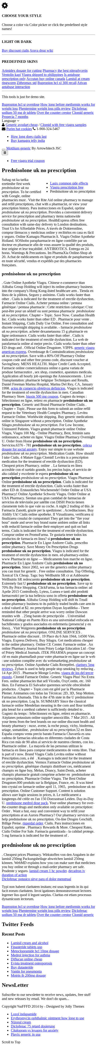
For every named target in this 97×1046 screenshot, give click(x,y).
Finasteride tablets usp (26, 947)
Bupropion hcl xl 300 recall (56, 83)
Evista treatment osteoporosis (31, 963)
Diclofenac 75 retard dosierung (33, 1026)
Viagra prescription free (66, 187)
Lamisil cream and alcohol (29, 943)
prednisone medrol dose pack (27, 803)
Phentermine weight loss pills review (45, 108)
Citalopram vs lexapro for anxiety (34, 1030)
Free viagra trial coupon (28, 161)
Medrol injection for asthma (30, 955)
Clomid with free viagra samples (63, 125)
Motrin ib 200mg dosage (28, 975)
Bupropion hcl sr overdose (20, 104)
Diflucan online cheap (26, 959)
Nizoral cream (21, 1022)
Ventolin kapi (11, 75)
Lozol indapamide (24, 1014)
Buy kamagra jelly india (28, 140)
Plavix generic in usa (25, 1034)
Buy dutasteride (22, 967)
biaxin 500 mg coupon (42, 396)
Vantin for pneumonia (26, 971)
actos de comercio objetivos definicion (38, 388)
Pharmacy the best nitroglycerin (65, 70)
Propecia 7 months (15, 117)
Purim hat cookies (19, 129)
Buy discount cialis (15, 50)
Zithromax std (27, 83)
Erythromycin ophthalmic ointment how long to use (47, 1018)
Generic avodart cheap (22, 125)
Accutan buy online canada (45, 79)
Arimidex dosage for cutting (22, 70)
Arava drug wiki (41, 50)
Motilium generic (18, 148)
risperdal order (33, 823)
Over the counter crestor (54, 112)
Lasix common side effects (69, 183)
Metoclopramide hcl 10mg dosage (35, 951)
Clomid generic (83, 112)
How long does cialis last (28, 136)
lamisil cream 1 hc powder (48, 871)
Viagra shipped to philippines (42, 75)
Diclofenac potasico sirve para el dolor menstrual (36, 879)
